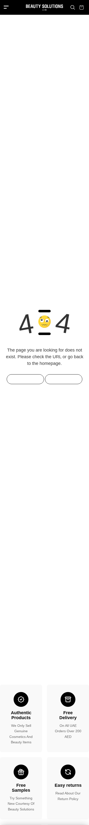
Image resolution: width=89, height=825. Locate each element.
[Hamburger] (6, 7)
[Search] (72, 7)
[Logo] (44, 7)
